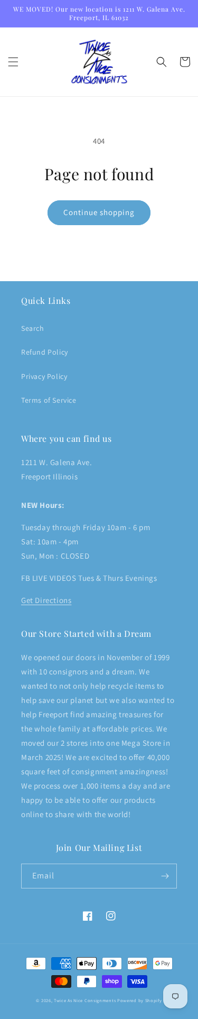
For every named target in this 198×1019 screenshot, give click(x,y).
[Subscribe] (164, 876)
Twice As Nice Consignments (85, 1000)
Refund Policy (44, 352)
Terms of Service (49, 400)
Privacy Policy (44, 376)
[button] (13, 61)
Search (32, 328)
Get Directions (46, 600)
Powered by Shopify (139, 1000)
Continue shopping (99, 212)
